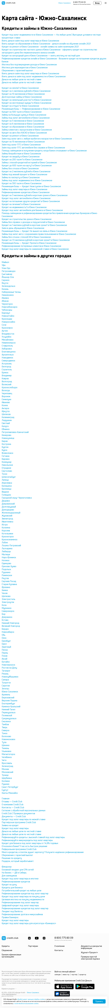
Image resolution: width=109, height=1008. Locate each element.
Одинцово (6, 563)
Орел (4, 643)
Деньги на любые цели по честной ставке (21, 79)
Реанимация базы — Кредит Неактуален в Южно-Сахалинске (31, 186)
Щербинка (7, 778)
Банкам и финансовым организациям (11, 955)
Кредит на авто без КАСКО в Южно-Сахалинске (24, 132)
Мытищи (6, 554)
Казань (5, 289)
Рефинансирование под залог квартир (20, 902)
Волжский (6, 384)
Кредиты (5, 946)
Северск (5, 730)
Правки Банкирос (10, 917)
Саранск (5, 280)
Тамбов (5, 724)
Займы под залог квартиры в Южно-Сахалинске (24, 189)
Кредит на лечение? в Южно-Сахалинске (21, 204)
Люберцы (6, 551)
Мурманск (6, 608)
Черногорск (7, 303)
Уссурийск (6, 336)
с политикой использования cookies (25, 1003)
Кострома (6, 444)
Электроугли (8, 602)
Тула (4, 742)
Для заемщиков (9, 875)
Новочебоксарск (9, 306)
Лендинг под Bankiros (12, 911)
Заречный (6, 646)
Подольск (6, 569)
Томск (4, 733)
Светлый (6, 423)
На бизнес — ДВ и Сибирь (14, 872)
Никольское (7, 464)
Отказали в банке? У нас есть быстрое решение (24, 846)
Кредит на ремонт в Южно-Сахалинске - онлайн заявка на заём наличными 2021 (40, 46)
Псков (4, 655)
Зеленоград (7, 766)
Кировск (6, 459)
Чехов (4, 593)
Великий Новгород (11, 626)
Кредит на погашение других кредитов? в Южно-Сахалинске (31, 201)
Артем (5, 330)
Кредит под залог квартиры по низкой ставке (23, 819)
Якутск (5, 283)
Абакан (5, 300)
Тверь (4, 727)
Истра (5, 524)
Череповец (7, 393)
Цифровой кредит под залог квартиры (20, 905)
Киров (5, 441)
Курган (5, 447)
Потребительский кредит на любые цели (21, 890)
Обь (3, 634)
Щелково (6, 596)
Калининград (8, 417)
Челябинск (7, 757)
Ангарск (5, 408)
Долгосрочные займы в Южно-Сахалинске (22, 96)
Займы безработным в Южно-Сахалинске (21, 153)
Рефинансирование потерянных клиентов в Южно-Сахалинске (31, 246)
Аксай (4, 658)
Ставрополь (7, 345)
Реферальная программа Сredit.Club (19, 849)
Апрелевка (7, 482)
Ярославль (7, 763)
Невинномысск (9, 342)
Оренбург (6, 640)
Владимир (7, 375)
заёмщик (57, 974)
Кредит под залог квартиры (15, 828)
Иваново (6, 402)
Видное (5, 491)
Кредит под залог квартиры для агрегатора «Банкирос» (29, 923)
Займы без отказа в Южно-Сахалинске (20, 168)
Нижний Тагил (8, 709)
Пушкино (6, 572)
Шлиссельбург (9, 476)
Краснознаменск (9, 539)
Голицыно (6, 494)
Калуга (5, 426)
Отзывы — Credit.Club (12, 801)
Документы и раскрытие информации (91, 947)
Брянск (5, 372)
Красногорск (8, 536)
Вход (97, 3)
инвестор (66, 974)
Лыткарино (7, 548)
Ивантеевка (7, 521)
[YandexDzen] (44, 938)
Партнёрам (33, 946)
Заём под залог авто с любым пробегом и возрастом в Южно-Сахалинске (37, 138)
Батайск (6, 661)
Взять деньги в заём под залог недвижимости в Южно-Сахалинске (34, 76)
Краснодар (7, 318)
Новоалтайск (8, 315)
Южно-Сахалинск (65, 3)
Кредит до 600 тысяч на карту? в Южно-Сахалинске (27, 165)
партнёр (74, 974)
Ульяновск (6, 751)
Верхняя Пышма (9, 700)
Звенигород (7, 518)
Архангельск (8, 354)
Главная (5, 798)
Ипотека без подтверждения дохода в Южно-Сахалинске (29, 64)
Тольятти (6, 682)
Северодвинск (8, 360)
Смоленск (6, 721)
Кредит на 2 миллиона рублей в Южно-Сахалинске (26, 171)
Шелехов (6, 414)
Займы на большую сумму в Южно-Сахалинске (24, 114)
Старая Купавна (9, 584)
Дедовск (6, 500)
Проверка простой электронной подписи (90, 957)
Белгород (6, 366)
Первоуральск (9, 712)
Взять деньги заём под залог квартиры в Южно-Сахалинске (30, 40)
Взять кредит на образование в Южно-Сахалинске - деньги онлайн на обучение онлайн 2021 (46, 43)
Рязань (5, 673)
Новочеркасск (8, 664)
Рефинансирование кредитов (16, 881)
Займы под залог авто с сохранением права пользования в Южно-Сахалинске (39, 234)
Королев (6, 530)
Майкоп (5, 262)
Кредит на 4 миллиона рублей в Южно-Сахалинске (26, 90)
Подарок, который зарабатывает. (18, 861)
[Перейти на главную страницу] (8, 3)
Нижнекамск (8, 295)
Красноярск (7, 327)
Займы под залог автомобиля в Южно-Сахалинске (26, 117)
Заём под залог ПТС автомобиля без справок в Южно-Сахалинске (33, 147)
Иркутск (6, 411)
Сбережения (7, 950)
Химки (5, 590)
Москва (5, 769)
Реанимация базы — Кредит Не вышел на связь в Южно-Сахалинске (34, 231)
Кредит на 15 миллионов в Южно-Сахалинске (23, 141)
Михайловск (8, 339)
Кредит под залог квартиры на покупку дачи (23, 896)
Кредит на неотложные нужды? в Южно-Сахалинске (26, 102)
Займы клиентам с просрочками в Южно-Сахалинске (27, 129)
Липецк (5, 479)
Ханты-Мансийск (10, 792)
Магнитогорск (8, 754)
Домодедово (8, 509)
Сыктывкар (7, 274)
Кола (4, 605)
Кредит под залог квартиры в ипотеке (20, 878)
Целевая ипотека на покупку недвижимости (23, 899)
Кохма (5, 405)
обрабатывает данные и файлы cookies (31, 999)
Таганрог (6, 670)
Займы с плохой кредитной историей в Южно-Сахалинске (29, 162)
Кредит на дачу (9, 884)
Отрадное (6, 467)
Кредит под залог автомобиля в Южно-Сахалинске (26, 198)
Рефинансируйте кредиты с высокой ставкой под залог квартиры (33, 837)
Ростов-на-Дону (9, 667)
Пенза (5, 649)
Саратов (6, 685)
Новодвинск (7, 357)
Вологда (6, 390)
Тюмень (5, 748)
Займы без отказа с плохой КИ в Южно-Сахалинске (26, 237)
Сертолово (7, 470)
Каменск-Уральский (11, 706)
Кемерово (6, 435)
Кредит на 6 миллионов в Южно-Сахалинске (23, 123)
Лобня (5, 542)
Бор (3, 614)
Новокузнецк (8, 438)
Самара (5, 679)
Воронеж (6, 396)
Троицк (5, 775)
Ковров (5, 378)
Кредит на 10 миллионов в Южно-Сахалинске (23, 93)
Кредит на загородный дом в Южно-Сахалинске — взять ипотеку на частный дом (41, 55)
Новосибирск (8, 631)
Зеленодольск (8, 286)
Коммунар (6, 461)
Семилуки (6, 399)
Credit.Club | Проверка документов (18, 813)
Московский (7, 772)
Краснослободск (9, 387)
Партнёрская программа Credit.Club (19, 822)
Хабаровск (7, 348)
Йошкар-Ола (8, 277)
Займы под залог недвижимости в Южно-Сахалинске (27, 180)
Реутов (5, 578)
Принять (99, 1001)
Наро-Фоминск (9, 557)
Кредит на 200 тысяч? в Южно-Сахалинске (22, 159)
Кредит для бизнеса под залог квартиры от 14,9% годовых (30, 843)
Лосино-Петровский (11, 545)
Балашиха (7, 485)
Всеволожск (7, 453)
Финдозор (7, 866)
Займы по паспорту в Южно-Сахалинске (21, 177)
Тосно (4, 473)
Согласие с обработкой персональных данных (23, 810)
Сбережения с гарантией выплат (17, 70)
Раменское (7, 575)
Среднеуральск (9, 718)
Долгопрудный (9, 506)
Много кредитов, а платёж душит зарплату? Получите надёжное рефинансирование (43, 852)
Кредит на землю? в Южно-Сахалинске (20, 87)
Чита (4, 760)
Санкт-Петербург (10, 787)
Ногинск (5, 560)
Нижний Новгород (10, 623)
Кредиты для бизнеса (12, 887)
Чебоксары (7, 309)
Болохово (6, 736)
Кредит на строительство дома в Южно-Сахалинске (27, 219)
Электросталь (8, 599)
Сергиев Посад (9, 581)
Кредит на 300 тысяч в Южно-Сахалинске (22, 183)
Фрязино (6, 587)
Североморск (8, 611)
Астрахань (7, 363)
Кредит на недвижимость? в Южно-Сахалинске (24, 207)
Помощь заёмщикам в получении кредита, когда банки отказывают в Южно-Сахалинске (44, 150)
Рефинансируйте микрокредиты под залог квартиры (27, 840)
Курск (4, 450)
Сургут (5, 790)
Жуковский (7, 515)
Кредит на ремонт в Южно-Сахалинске (20, 135)
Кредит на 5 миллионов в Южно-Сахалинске (23, 120)
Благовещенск (9, 351)
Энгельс (5, 688)
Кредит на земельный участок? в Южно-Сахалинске (27, 99)
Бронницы (6, 488)
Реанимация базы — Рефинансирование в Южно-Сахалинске (31, 108)
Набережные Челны (11, 292)
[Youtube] (37, 938)
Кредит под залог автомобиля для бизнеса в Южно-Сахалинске (32, 210)
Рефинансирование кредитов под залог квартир (25, 893)
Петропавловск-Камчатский (15, 432)
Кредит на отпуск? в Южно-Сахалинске (20, 105)
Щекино (5, 745)
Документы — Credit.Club (14, 816)
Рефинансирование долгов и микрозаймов (22, 914)
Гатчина (5, 456)
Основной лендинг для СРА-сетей (18, 869)
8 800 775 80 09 (79, 2)
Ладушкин (7, 420)
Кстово (5, 620)
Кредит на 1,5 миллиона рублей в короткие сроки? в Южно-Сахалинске (36, 240)
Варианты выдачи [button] (8, 989)
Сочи (4, 324)
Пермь (5, 652)
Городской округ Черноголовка (17, 497)
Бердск (5, 628)
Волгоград (7, 381)
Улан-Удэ (6, 268)
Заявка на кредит (10, 825)
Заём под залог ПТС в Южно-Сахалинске (21, 144)
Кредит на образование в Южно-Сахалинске (23, 126)
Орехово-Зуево (9, 566)
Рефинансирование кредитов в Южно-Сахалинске (26, 192)
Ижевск (5, 297)
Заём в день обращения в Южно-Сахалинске (23, 228)
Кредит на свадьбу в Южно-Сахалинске (21, 156)
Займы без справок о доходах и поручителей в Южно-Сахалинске (33, 222)
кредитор (82, 974)
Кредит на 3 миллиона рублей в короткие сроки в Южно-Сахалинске (35, 195)
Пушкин (5, 784)
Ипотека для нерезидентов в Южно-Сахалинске (25, 67)
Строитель (7, 369)
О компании (59, 946)
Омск (4, 637)
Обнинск (6, 429)
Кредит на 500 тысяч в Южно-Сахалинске (22, 111)
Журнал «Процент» (89, 952)
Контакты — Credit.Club (13, 807)
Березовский (8, 697)
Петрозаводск (9, 271)
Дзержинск (7, 617)
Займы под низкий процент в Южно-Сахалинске (24, 174)
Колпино (6, 781)
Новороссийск (8, 321)
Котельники (7, 533)
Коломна (6, 527)
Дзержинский (8, 503)
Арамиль (6, 694)
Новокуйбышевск (10, 676)
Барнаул (6, 312)
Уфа (3, 265)
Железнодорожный (11, 512)
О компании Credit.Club (12, 804)
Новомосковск (8, 739)
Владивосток (8, 333)
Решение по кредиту (12, 858)
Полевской (7, 715)
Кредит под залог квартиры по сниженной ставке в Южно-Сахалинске (35, 249)
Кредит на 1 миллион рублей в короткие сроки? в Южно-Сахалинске (34, 225)
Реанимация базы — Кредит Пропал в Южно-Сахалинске (29, 243)
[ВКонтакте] (29, 938)
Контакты (58, 950)
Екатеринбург (8, 703)
